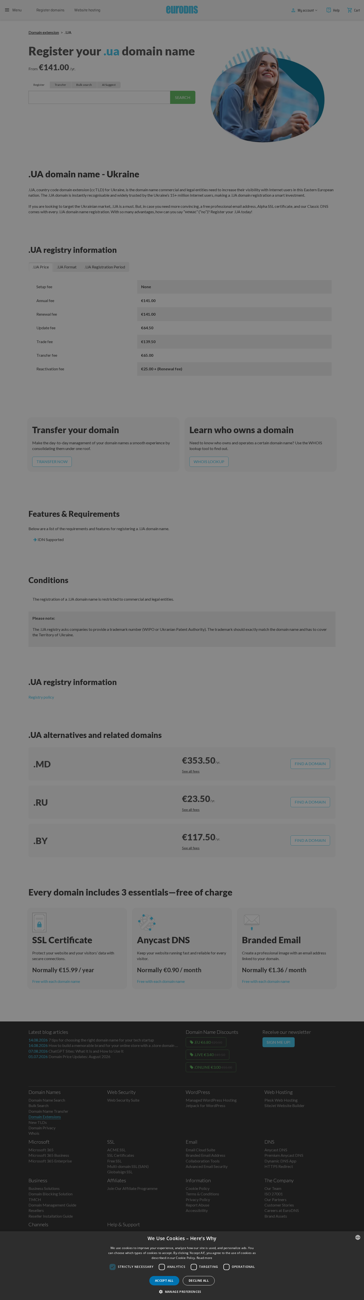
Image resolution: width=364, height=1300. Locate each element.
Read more (204, 1258)
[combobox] (357, 1237)
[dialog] (182, 1265)
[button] (182, 1291)
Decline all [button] (199, 1280)
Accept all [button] (164, 1280)
